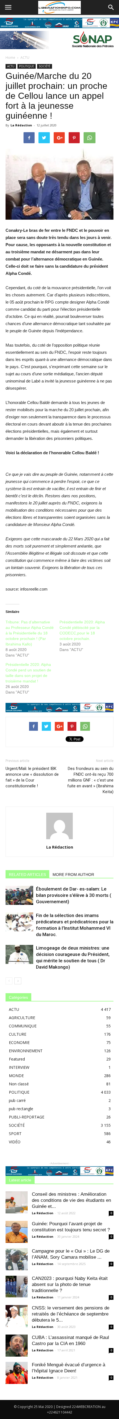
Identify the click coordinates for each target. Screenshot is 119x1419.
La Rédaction (21, 125)
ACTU (24, 57)
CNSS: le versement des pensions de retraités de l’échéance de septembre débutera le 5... (70, 1314)
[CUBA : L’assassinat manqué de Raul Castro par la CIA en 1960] (17, 1346)
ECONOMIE (19, 1042)
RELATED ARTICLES (27, 874)
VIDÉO (14, 1141)
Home (10, 57)
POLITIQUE (26, 66)
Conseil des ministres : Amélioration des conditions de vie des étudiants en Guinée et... (71, 1200)
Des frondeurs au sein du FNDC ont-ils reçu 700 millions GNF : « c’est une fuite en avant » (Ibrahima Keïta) (90, 780)
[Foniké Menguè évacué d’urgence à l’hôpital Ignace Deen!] (17, 1373)
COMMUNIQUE (23, 1026)
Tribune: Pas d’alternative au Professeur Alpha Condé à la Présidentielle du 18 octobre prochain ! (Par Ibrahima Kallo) (30, 633)
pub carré (17, 1100)
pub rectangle (21, 1108)
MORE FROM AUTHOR (73, 874)
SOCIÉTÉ (44, 66)
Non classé (19, 1083)
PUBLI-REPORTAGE (26, 1117)
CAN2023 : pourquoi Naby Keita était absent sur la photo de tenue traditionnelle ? (70, 1284)
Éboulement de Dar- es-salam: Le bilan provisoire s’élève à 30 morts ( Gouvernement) (73, 895)
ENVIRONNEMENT (26, 1050)
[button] (111, 7)
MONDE (16, 1075)
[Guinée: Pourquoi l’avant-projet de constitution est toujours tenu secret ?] (17, 1232)
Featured (17, 1059)
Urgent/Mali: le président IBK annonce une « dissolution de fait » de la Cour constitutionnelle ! (32, 777)
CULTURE (17, 1034)
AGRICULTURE (22, 1017)
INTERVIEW (19, 1067)
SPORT (15, 1133)
